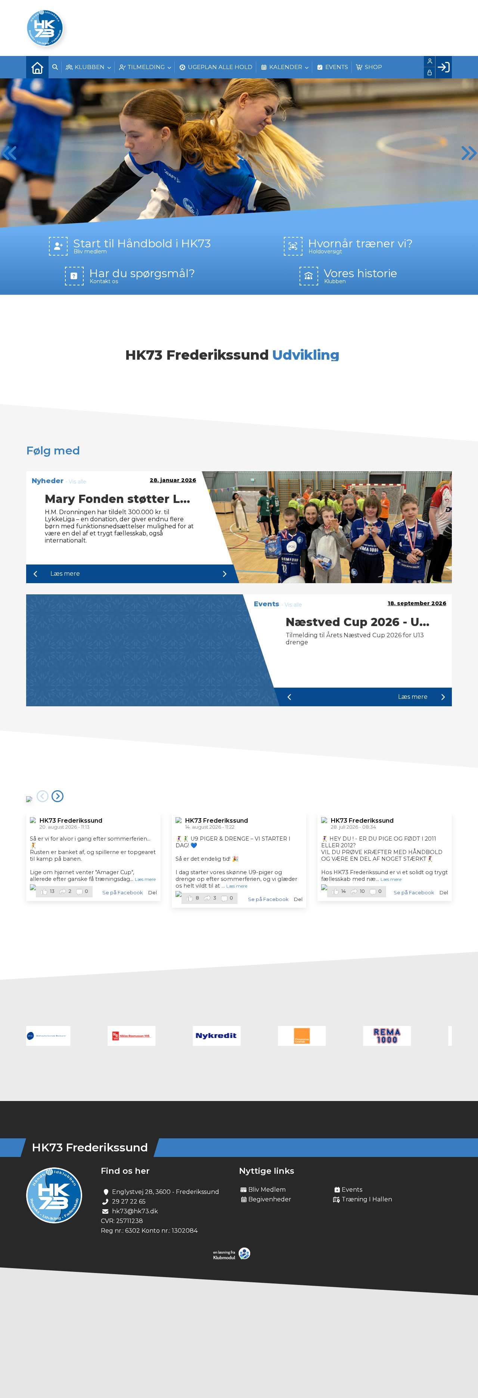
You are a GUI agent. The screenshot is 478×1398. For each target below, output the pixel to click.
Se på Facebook (122, 892)
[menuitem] (37, 67)
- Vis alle (75, 481)
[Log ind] (443, 67)
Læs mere (65, 573)
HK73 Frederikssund (71, 820)
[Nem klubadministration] (233, 1257)
